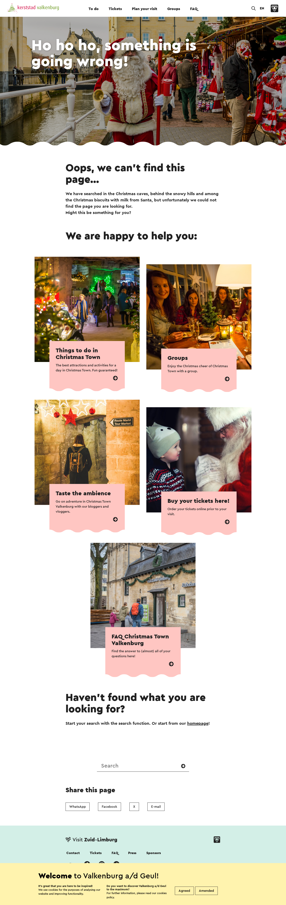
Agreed (184, 890)
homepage (197, 723)
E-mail (156, 806)
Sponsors (153, 853)
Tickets (115, 9)
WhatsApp (77, 806)
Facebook (109, 806)
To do (94, 9)
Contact (73, 853)
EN (262, 8)
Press (132, 853)
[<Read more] (115, 378)
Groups (173, 9)
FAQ (193, 9)
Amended (206, 890)
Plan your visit (144, 9)
